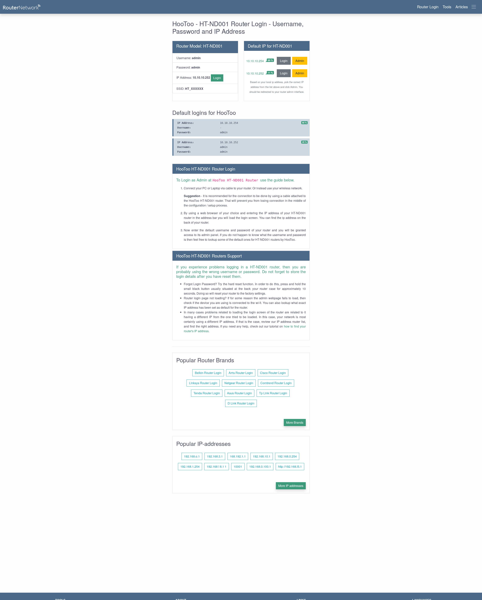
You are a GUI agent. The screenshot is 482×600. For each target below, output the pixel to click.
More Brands (294, 422)
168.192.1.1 (238, 456)
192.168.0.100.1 (260, 466)
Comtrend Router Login (276, 383)
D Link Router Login (241, 403)
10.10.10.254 (255, 61)
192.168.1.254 (190, 466)
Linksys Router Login (203, 383)
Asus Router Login (239, 393)
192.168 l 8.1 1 (217, 466)
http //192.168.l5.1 (290, 466)
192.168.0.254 (287, 456)
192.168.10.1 (261, 456)
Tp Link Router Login (273, 393)
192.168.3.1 (215, 456)
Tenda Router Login (207, 393)
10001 (238, 466)
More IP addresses (290, 486)
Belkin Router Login (208, 373)
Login (217, 78)
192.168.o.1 (192, 456)
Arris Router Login (241, 373)
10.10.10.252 (255, 73)
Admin (299, 61)
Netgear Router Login (238, 383)
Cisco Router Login (273, 373)
